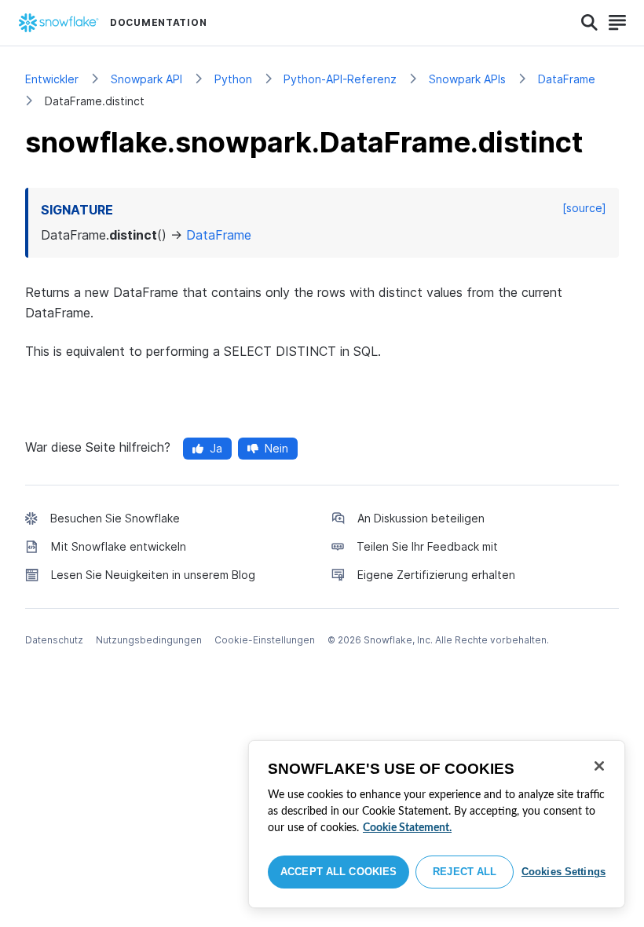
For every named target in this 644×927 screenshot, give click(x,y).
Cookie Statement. (407, 828)
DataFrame (566, 79)
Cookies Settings (563, 872)
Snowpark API (146, 79)
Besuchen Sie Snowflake (115, 518)
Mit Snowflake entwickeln (118, 546)
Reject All (464, 872)
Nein (276, 448)
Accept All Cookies (338, 872)
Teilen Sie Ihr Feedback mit (427, 546)
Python (233, 79)
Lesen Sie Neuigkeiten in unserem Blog (153, 574)
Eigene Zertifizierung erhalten (436, 574)
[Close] (599, 766)
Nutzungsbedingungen (149, 640)
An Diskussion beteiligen (421, 518)
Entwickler (52, 79)
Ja (216, 448)
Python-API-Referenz (340, 79)
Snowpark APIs (467, 79)
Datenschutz (54, 640)
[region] (436, 824)
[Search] (589, 23)
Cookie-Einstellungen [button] (264, 640)
